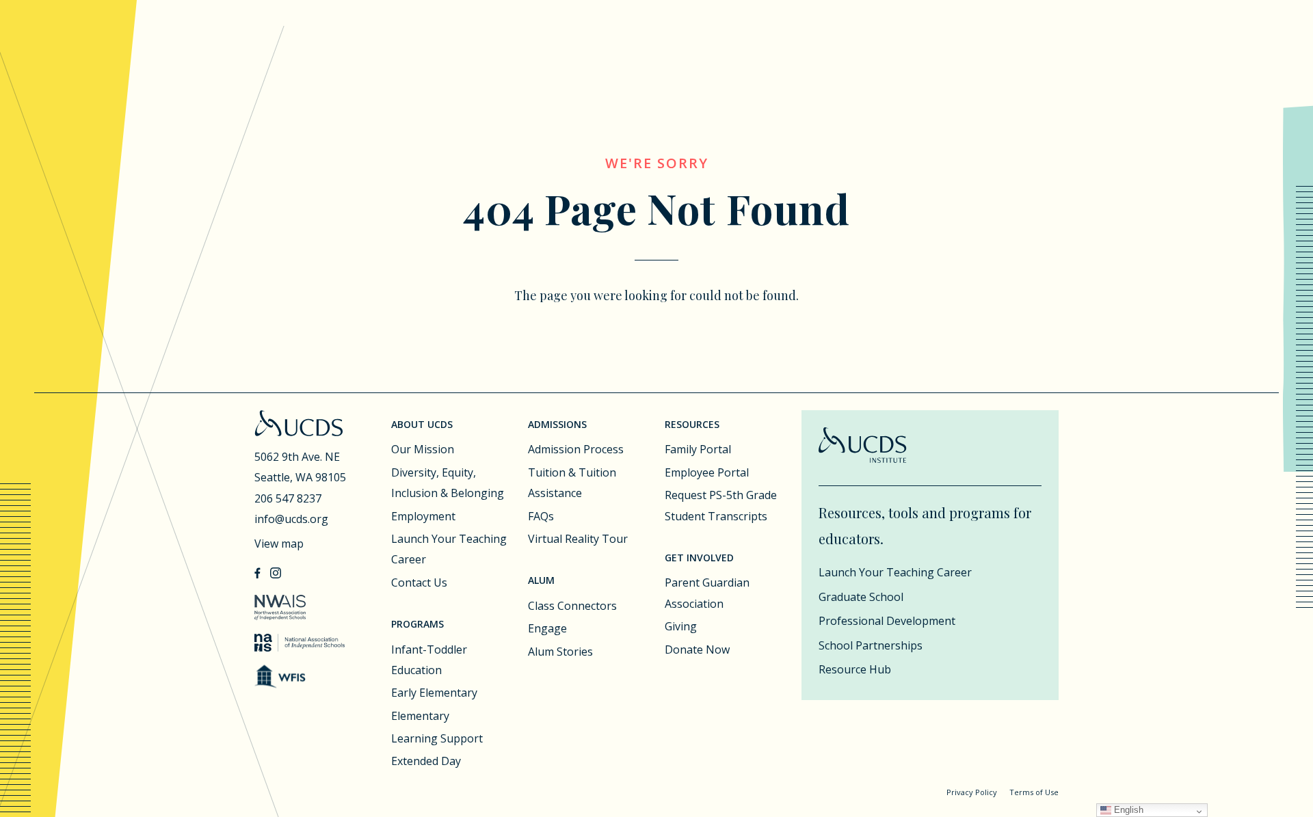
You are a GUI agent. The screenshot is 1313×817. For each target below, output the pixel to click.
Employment (423, 516)
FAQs (541, 516)
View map (279, 543)
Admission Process (576, 449)
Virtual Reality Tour (578, 538)
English (1127, 810)
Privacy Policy (971, 792)
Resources (692, 424)
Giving (681, 626)
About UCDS (422, 424)
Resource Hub (855, 669)
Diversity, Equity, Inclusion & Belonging (447, 482)
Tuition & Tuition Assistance (572, 482)
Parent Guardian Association (707, 593)
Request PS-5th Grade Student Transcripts (721, 505)
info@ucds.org (291, 518)
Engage (547, 628)
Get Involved (699, 557)
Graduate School (861, 596)
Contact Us (419, 582)
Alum (541, 580)
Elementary (420, 715)
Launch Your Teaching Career (449, 549)
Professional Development (887, 620)
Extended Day (426, 760)
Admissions (557, 424)
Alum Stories (560, 651)
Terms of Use (1034, 792)
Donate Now (697, 649)
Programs (417, 623)
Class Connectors (572, 605)
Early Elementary (434, 692)
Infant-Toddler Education (429, 660)
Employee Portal (707, 472)
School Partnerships (871, 645)
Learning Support (437, 738)
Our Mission (422, 449)
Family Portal (698, 449)
